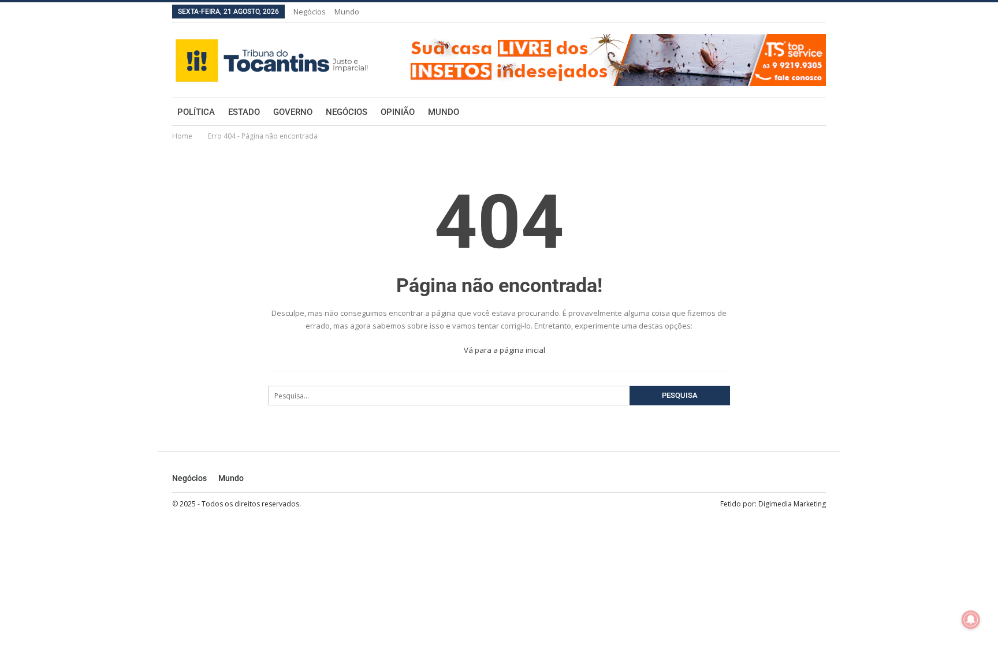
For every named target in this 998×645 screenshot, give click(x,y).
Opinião (398, 112)
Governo (292, 112)
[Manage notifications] (971, 619)
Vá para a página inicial (503, 350)
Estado (244, 112)
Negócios (309, 11)
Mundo (346, 11)
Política (196, 112)
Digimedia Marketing (792, 504)
